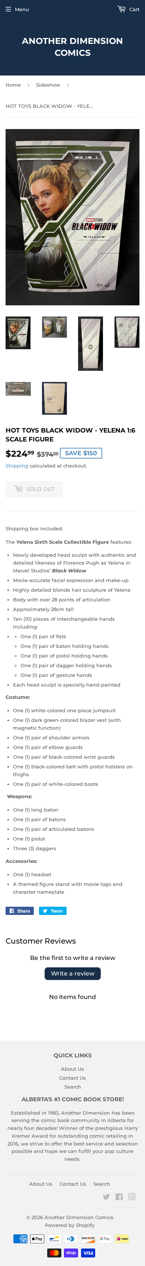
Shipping (17, 466)
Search (72, 1087)
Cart (133, 9)
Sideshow (48, 85)
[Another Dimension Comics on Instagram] (132, 1198)
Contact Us (72, 1078)
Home (13, 85)
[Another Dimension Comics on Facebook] (119, 1198)
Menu (22, 9)
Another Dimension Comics (72, 47)
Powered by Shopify (69, 1225)
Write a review (72, 973)
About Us (72, 1069)
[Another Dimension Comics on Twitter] (106, 1198)
